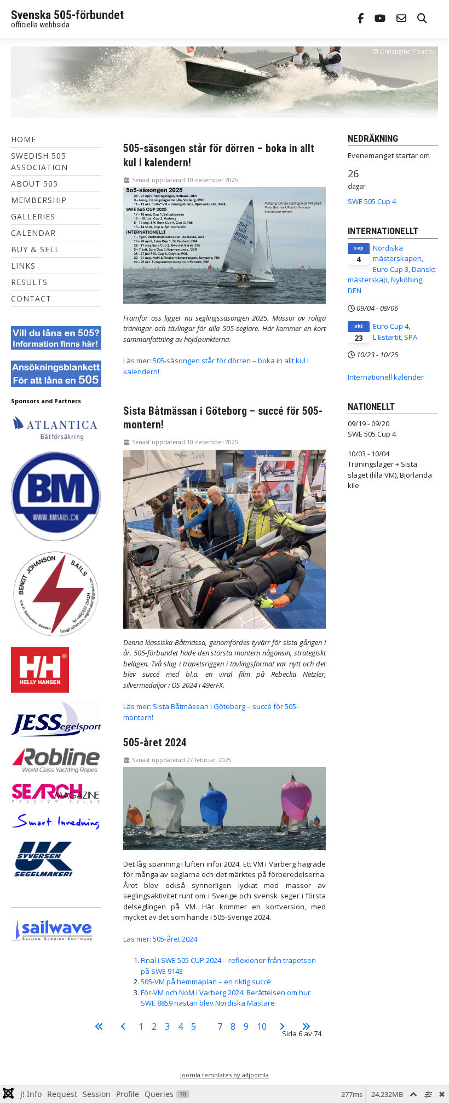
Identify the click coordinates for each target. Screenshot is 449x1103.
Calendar (33, 233)
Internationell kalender (386, 377)
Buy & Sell (35, 249)
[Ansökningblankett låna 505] (56, 373)
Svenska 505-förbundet (67, 15)
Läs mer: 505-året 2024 (160, 939)
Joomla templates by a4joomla (224, 1075)
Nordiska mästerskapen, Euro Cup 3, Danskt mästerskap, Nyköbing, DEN (391, 269)
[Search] (422, 19)
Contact (31, 298)
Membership (39, 200)
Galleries (33, 216)
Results (29, 282)
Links (23, 265)
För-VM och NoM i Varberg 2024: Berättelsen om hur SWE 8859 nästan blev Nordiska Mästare (225, 998)
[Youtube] (380, 19)
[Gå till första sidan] (99, 1026)
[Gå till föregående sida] (123, 1026)
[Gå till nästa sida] (281, 1026)
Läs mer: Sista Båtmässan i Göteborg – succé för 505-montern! (210, 711)
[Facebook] (361, 19)
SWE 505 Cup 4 (372, 201)
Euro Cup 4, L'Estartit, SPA (395, 331)
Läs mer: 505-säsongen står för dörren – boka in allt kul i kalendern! (216, 366)
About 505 (34, 183)
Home (23, 139)
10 (262, 1026)
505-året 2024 (155, 742)
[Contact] (401, 19)
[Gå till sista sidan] (306, 1026)
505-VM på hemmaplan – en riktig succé (206, 981)
